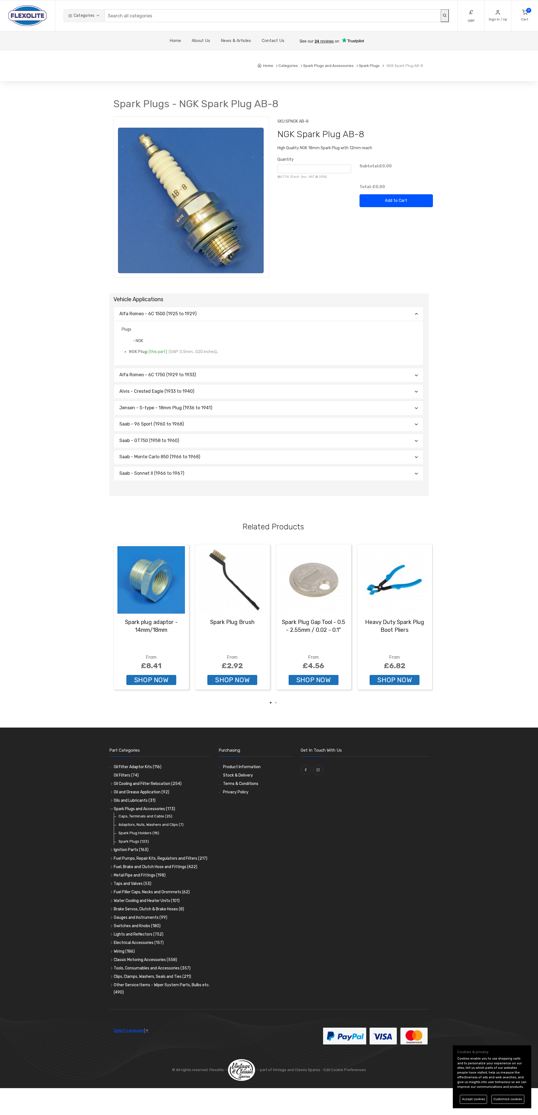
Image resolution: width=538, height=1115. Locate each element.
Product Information (242, 767)
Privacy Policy (236, 792)
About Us (201, 40)
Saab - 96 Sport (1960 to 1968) (151, 424)
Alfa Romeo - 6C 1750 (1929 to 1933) (157, 374)
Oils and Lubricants (135, 800)
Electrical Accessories (139, 942)
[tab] (268, 314)
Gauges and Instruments (140, 917)
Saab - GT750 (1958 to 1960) (149, 440)
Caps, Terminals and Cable (145, 816)
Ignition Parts (131, 849)
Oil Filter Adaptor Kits (137, 767)
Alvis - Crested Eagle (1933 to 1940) (156, 391)
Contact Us (273, 40)
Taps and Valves (132, 883)
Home (175, 40)
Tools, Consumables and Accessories (152, 968)
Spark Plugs (134, 841)
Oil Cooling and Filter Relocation (148, 783)
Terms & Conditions (240, 783)
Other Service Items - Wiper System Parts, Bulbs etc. (162, 988)
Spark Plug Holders (139, 833)
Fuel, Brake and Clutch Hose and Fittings (155, 866)
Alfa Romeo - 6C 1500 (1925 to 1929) (157, 313)
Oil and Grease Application (141, 792)
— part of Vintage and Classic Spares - (290, 1070)
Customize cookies (507, 1099)
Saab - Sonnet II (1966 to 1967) (151, 473)
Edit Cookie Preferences (345, 1070)
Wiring (124, 951)
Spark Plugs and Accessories (144, 809)
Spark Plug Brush (232, 622)
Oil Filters (126, 775)
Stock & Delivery (238, 775)
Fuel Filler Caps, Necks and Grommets (152, 892)
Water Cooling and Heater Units (147, 900)
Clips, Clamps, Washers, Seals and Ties (152, 976)
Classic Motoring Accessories (145, 959)
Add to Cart (396, 200)
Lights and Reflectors (138, 934)
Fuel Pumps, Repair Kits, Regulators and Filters (160, 858)
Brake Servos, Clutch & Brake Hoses (149, 909)
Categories (83, 15)
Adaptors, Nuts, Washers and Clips (151, 824)
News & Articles (236, 40)
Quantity (285, 159)
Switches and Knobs (137, 926)
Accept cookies (473, 1099)
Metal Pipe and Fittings (140, 875)
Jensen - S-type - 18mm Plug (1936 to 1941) (165, 407)
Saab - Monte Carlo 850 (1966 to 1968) (159, 456)
